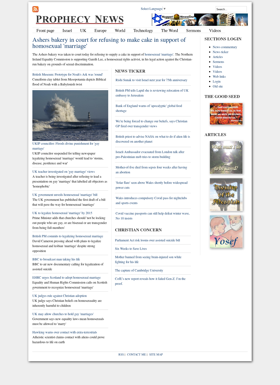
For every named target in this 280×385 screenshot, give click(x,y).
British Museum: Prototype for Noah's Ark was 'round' (67, 74)
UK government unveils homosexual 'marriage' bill (64, 194)
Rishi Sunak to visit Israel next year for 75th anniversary (151, 80)
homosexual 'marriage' (159, 54)
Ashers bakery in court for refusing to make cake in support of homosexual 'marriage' (109, 42)
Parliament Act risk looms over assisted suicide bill (147, 240)
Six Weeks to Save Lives (131, 248)
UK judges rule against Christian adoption (59, 295)
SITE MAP (156, 354)
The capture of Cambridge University (139, 270)
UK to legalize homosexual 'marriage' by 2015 (62, 213)
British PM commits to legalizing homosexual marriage (67, 236)
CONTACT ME (136, 354)
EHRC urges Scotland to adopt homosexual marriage (66, 277)
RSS (121, 354)
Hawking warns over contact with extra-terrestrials (64, 332)
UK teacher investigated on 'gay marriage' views (63, 171)
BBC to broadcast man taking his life (56, 259)
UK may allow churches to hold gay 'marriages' (63, 314)
